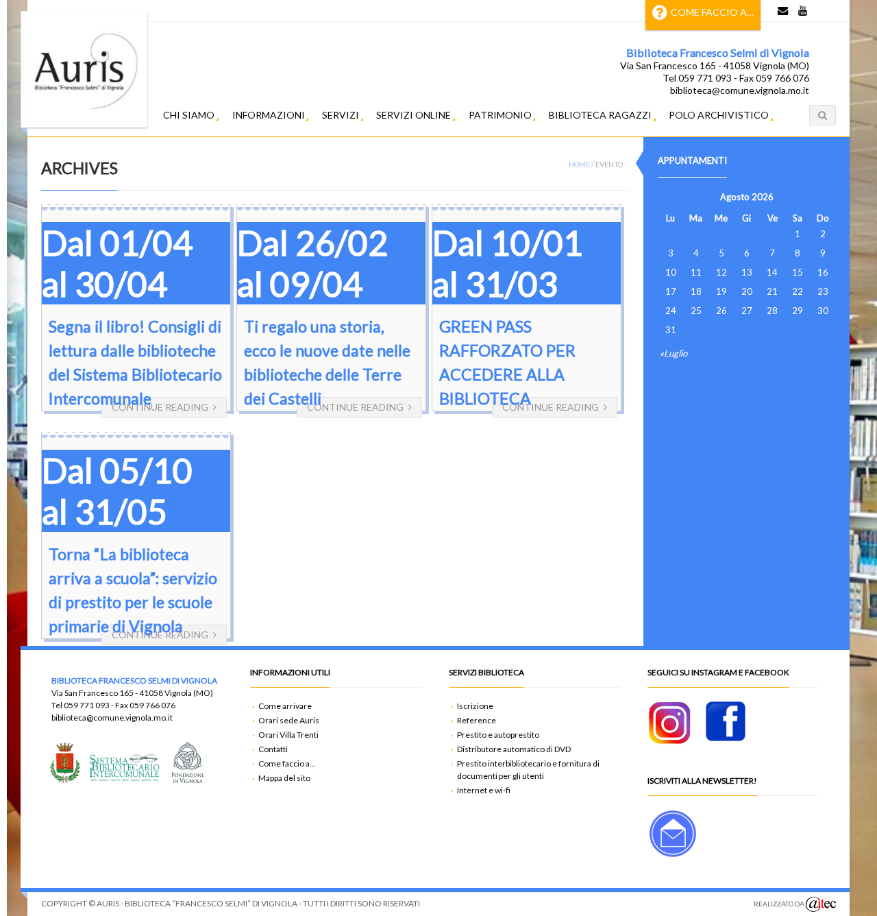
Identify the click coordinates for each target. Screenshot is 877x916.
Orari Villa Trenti (288, 735)
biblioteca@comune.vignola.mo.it (112, 717)
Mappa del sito (284, 778)
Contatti (273, 749)
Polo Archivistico (719, 115)
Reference (476, 720)
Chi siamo (188, 115)
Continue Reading (160, 407)
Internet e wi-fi (483, 790)
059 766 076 (152, 705)
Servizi (340, 115)
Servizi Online (413, 115)
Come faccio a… (712, 12)
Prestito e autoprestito (498, 735)
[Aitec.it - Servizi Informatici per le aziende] (821, 904)
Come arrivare (285, 706)
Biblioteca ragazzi (600, 115)
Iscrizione (475, 706)
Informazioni (268, 115)
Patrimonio (500, 115)
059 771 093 (87, 705)
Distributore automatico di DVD (514, 749)
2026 (763, 196)
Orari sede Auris (288, 720)
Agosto (735, 196)
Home (579, 164)
